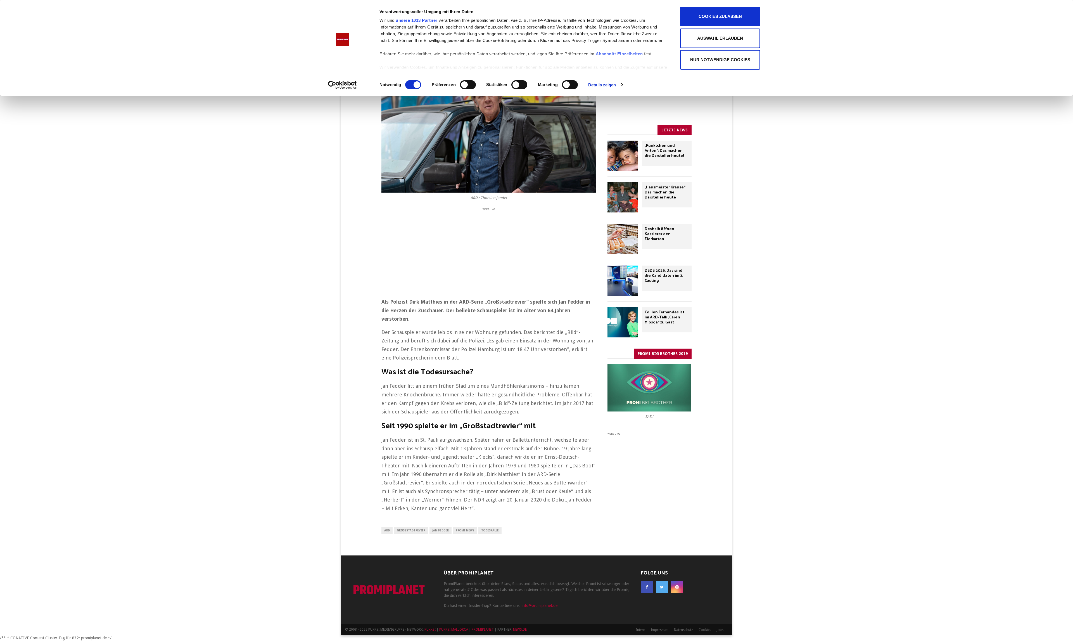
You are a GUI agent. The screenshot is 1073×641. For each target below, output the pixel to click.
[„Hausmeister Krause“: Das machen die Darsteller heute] (622, 197)
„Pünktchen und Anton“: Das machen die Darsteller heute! (664, 151)
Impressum (659, 630)
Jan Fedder (440, 530)
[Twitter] (662, 587)
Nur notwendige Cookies (720, 59)
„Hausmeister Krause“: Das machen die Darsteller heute (665, 192)
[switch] (468, 84)
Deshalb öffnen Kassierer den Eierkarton (659, 234)
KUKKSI (430, 629)
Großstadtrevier (411, 530)
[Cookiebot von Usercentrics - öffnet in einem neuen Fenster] (342, 85)
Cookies (705, 630)
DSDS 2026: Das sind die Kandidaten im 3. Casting (664, 276)
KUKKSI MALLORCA (453, 629)
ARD (387, 530)
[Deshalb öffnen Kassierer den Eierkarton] (622, 239)
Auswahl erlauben (720, 38)
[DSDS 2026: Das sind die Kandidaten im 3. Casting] (622, 281)
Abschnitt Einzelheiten (619, 53)
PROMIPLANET (389, 591)
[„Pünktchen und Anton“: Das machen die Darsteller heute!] (622, 156)
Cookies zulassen (720, 16)
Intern (640, 630)
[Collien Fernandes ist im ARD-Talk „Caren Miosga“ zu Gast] (622, 322)
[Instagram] (677, 587)
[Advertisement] (488, 251)
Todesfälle (490, 530)
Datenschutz (683, 630)
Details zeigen (602, 84)
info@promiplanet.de (539, 605)
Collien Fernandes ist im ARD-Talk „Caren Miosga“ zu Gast (664, 317)
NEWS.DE (520, 629)
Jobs (720, 630)
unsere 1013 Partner (417, 20)
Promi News (465, 530)
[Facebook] (647, 587)
